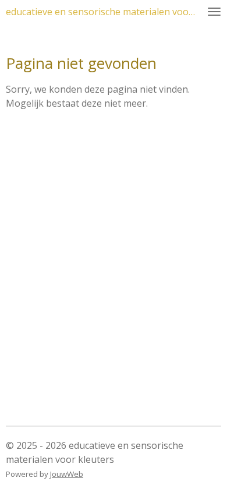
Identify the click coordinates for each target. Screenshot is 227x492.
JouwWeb (66, 474)
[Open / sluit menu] (214, 11)
